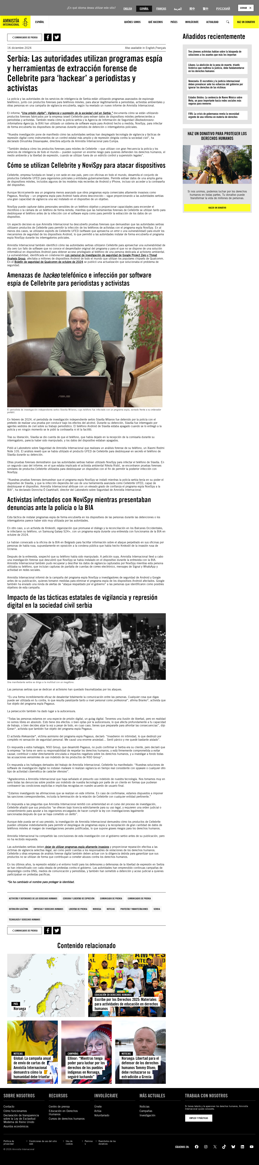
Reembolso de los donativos (107, 1142)
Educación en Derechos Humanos (113, 994)
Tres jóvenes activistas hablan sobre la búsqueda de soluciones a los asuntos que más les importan (214, 53)
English (128, 8)
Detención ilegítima (18, 909)
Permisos (89, 1142)
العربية (178, 8)
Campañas (73, 1053)
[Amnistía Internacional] (15, 22)
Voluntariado (101, 1115)
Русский (223, 8)
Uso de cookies (69, 1142)
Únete (98, 1106)
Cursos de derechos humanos (67, 1118)
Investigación (147, 1115)
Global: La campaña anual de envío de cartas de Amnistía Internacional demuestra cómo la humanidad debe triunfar (32, 1067)
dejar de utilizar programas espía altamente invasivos (76, 847)
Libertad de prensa (78, 909)
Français (161, 8)
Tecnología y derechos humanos (24, 919)
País (16, 1004)
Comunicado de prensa (111, 898)
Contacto (9, 1106)
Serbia (157, 909)
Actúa (97, 1111)
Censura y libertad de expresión (78, 898)
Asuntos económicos (16, 1126)
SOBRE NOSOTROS (19, 1095)
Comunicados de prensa (139, 898)
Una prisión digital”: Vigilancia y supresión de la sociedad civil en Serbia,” (67, 113)
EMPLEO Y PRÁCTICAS (198, 1118)
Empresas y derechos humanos (48, 909)
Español (144, 8)
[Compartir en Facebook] (48, 37)
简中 (192, 8)
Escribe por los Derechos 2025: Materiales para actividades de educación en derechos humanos (126, 1004)
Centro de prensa (59, 1106)
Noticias (111, 909)
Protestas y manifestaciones (134, 909)
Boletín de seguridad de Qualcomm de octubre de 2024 (48, 262)
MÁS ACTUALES (152, 1095)
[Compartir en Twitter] (57, 37)
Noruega (97, 909)
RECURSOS (58, 1095)
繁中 (205, 8)
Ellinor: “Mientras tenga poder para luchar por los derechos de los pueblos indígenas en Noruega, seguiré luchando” (86, 1067)
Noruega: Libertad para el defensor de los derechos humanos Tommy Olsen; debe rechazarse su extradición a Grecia (140, 1067)
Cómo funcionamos (15, 1111)
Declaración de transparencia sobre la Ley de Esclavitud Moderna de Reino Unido (21, 1119)
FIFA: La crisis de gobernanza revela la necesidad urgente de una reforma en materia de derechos (213, 115)
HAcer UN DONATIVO (217, 207)
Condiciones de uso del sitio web (43, 1142)
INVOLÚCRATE (106, 1095)
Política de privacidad (9, 1142)
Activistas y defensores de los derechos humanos (33, 898)
